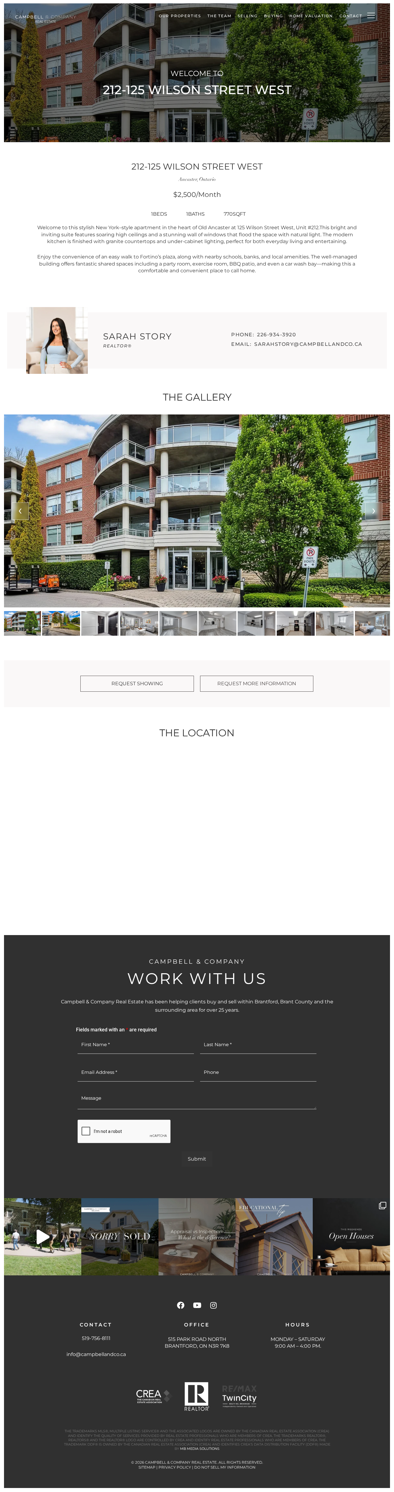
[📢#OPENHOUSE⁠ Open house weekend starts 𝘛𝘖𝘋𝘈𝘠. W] (351, 1236)
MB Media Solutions (199, 1448)
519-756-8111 (96, 1338)
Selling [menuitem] (248, 16)
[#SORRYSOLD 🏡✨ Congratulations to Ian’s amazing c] (120, 1236)
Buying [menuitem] (273, 16)
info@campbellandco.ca (96, 1354)
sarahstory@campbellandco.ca (308, 344)
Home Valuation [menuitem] (311, 16)
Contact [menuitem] (351, 16)
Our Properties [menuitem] (180, 16)
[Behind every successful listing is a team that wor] (42, 1236)
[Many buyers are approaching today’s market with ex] (274, 1236)
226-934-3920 (276, 335)
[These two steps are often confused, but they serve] (197, 1236)
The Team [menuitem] (219, 16)
